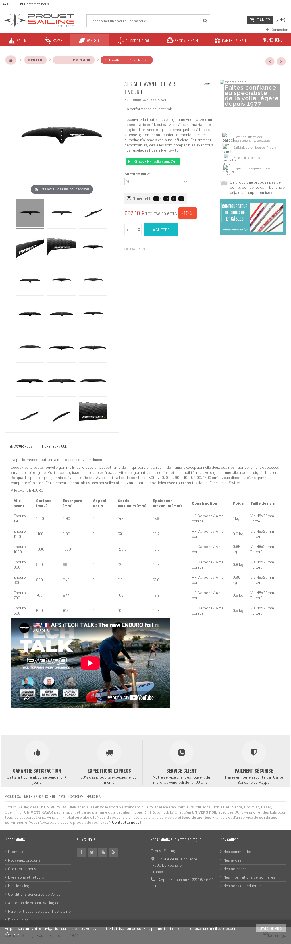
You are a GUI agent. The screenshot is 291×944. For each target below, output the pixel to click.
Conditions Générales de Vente (34, 894)
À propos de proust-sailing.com (35, 902)
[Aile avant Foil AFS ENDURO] (30, 214)
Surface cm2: (137, 173)
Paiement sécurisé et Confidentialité (39, 911)
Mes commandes (237, 851)
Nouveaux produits (24, 860)
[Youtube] (102, 852)
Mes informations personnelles (249, 877)
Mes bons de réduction (242, 885)
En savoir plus (20, 446)
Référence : (133, 99)
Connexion (278, 29)
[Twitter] (92, 852)
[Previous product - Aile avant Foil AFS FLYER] (270, 61)
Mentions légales (22, 885)
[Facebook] (81, 852)
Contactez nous (125, 822)
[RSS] (113, 852)
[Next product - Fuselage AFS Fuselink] (281, 61)
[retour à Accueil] (10, 60)
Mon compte (229, 839)
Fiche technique (54, 446)
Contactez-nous (22, 868)
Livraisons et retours (26, 877)
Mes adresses (235, 868)
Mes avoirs (232, 860)
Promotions (18, 851)
